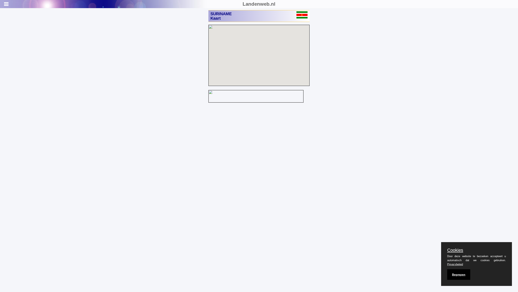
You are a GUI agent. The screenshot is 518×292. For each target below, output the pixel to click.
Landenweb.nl (259, 4)
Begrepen (458, 274)
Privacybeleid (455, 264)
